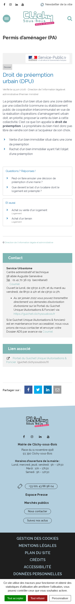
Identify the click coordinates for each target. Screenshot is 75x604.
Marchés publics (36, 503)
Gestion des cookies (37, 538)
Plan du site (37, 553)
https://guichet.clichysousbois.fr (34, 313)
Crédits (38, 560)
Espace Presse (36, 494)
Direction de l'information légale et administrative (29, 242)
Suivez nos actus (37, 520)
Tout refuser (38, 598)
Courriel (14, 284)
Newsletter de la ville (58, 4)
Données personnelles (37, 574)
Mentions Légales (37, 545)
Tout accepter (15, 598)
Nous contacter (37, 511)
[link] (34, 313)
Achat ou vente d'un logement (29, 210)
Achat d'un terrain (22, 218)
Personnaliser (60, 598)
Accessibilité (37, 567)
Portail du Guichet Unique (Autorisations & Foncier (36, 360)
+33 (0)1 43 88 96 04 (41, 486)
